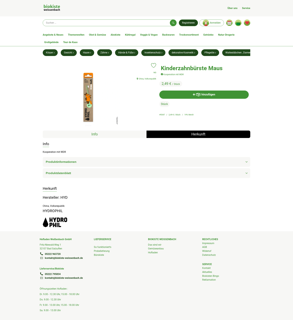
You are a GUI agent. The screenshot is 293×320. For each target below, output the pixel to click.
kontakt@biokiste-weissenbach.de (64, 258)
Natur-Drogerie (226, 34)
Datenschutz (209, 255)
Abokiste (115, 34)
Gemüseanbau (156, 248)
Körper (49, 52)
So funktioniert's (102, 247)
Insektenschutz (153, 52)
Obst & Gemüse (97, 34)
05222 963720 (53, 254)
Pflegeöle (209, 52)
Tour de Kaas (70, 42)
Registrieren (188, 22)
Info (94, 134)
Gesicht (68, 52)
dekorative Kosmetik (183, 52)
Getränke (208, 34)
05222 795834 (53, 274)
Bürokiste (99, 255)
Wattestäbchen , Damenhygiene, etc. (244, 52)
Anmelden (215, 22)
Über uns (232, 8)
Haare (86, 52)
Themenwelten (76, 34)
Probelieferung (102, 251)
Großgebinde (51, 42)
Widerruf (206, 251)
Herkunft (198, 134)
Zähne (103, 52)
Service (246, 8)
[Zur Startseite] (52, 8)
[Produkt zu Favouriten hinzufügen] (153, 65)
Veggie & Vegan (149, 34)
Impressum (208, 243)
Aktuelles (207, 272)
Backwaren (168, 34)
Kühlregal (130, 34)
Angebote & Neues (53, 34)
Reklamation (209, 279)
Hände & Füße (126, 52)
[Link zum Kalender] (229, 22)
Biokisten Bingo (210, 276)
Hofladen (153, 252)
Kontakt (206, 268)
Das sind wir (154, 244)
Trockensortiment (189, 34)
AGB (204, 247)
